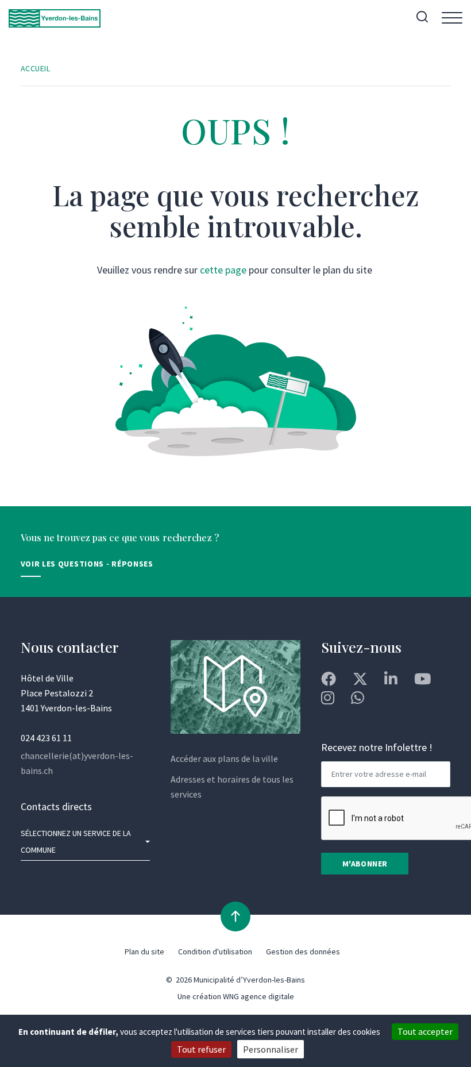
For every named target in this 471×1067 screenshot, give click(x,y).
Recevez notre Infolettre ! (377, 747)
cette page (223, 269)
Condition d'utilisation (215, 951)
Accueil (36, 68)
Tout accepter (425, 1031)
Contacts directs (56, 806)
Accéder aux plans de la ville (224, 758)
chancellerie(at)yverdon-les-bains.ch (77, 763)
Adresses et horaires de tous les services (232, 786)
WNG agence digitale (258, 996)
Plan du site (144, 951)
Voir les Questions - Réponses (87, 563)
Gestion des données (303, 951)
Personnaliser (270, 1049)
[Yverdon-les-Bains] (55, 18)
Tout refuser (201, 1049)
